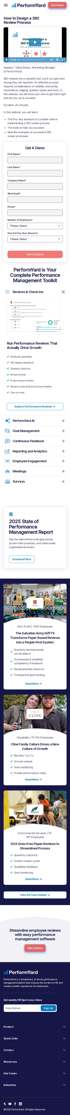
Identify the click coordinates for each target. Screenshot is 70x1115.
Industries (10, 1085)
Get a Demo (35, 948)
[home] (29, 5)
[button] (6, 5)
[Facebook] (15, 1103)
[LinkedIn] (20, 1103)
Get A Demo (57, 5)
